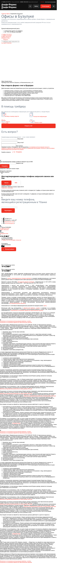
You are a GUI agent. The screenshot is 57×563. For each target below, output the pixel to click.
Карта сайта (53, 268)
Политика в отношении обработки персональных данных (16, 322)
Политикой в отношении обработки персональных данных (27, 310)
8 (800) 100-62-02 (24, 2)
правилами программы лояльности (37, 148)
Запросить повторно (7, 188)
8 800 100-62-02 (4, 229)
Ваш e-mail (21, 142)
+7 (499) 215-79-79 (5, 2)
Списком (9, 43)
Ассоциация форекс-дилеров (26, 282)
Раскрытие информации (43, 268)
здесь (45, 305)
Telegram (5, 39)
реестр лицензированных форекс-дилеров (19, 278)
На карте (4, 43)
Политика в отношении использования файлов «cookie (15, 561)
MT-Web (42, 2)
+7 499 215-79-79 (4, 228)
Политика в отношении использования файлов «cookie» (15, 321)
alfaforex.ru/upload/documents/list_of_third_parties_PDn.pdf (16, 389)
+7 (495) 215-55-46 (6, 35)
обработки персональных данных (16, 148)
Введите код (19, 163)
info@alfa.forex (5, 38)
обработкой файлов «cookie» (31, 308)
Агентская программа (50, 2)
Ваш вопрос (19, 146)
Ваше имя (20, 139)
